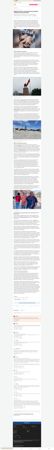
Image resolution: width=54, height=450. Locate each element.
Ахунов (14, 9)
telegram (16, 431)
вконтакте (16, 430)
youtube (16, 432)
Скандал (20, 9)
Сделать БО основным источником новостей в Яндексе (27, 302)
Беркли (16, 356)
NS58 (16, 376)
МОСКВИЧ (16, 323)
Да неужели (16, 383)
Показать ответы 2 (16, 329)
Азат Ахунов (15, 296)
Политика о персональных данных (17, 443)
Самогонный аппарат (18, 348)
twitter (29, 430)
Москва (18, 2)
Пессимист (16, 340)
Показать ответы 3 (16, 396)
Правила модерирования (17, 415)
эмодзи (21, 353)
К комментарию (16, 321)
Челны (14, 2)
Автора (24, 310)
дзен (28, 431)
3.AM (16, 398)
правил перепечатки (21, 446)
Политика (18, 9)
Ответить (20, 329)
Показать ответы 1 (16, 345)
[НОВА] (33, 4)
